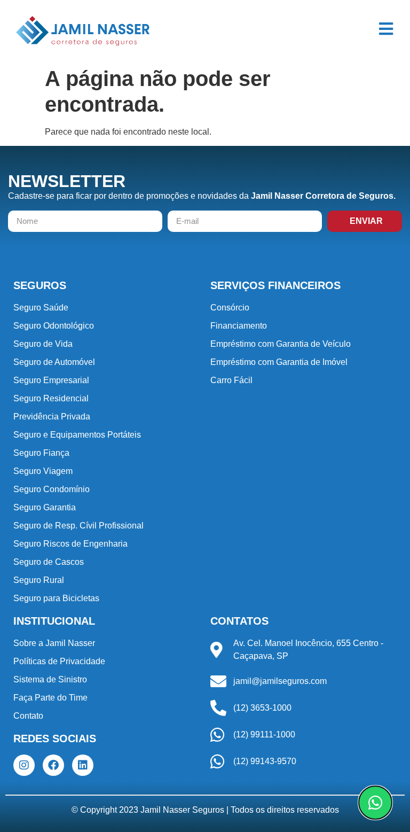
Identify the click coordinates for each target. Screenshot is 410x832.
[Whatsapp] (375, 803)
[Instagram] (24, 765)
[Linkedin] (82, 765)
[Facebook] (53, 765)
